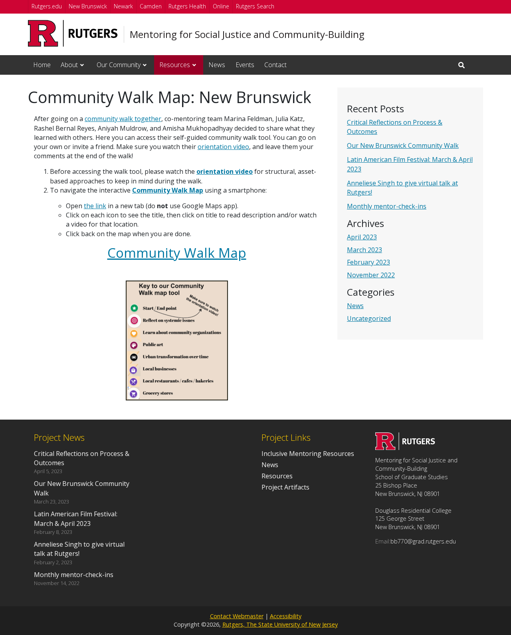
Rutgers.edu (47, 6)
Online (221, 6)
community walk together (123, 118)
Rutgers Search (255, 6)
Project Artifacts (285, 487)
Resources (174, 64)
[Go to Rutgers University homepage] (73, 33)
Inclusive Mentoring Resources (307, 453)
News (216, 64)
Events (245, 64)
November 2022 (371, 275)
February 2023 (368, 262)
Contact (275, 64)
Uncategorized (369, 318)
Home (42, 64)
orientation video (223, 146)
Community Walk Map (167, 190)
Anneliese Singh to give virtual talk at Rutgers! (79, 549)
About (69, 64)
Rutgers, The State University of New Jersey (280, 624)
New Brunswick (88, 6)
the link (95, 205)
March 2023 (364, 249)
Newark (123, 6)
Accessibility (285, 616)
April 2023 (362, 237)
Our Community (119, 64)
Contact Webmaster (236, 616)
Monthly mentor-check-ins (386, 206)
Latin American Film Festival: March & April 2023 (75, 519)
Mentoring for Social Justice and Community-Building (247, 34)
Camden (151, 6)
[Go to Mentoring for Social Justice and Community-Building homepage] (405, 447)
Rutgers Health (187, 6)
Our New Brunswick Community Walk (403, 145)
